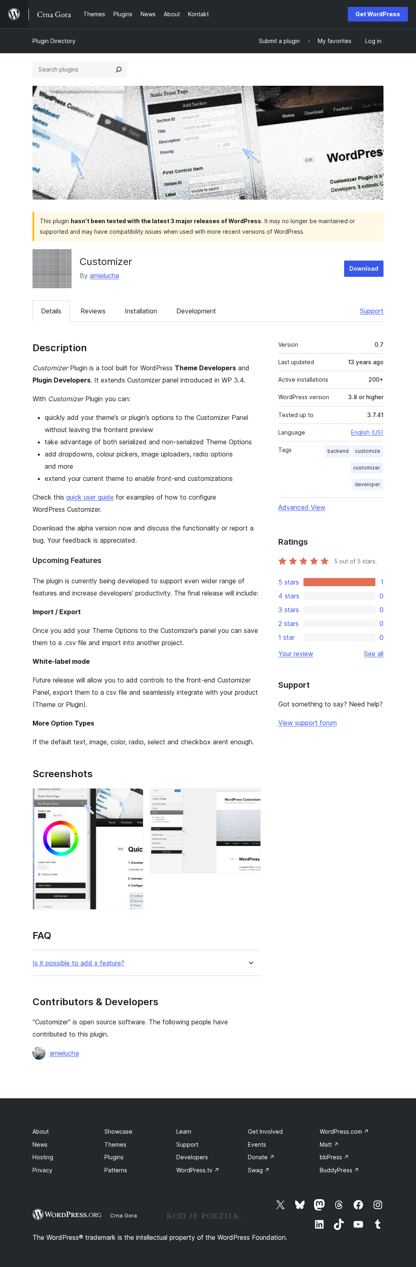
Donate (261, 1157)
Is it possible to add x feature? (78, 963)
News (40, 1144)
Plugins (114, 1157)
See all (374, 654)
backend (338, 451)
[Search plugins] (118, 69)
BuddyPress (339, 1170)
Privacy (42, 1170)
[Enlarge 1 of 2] (132, 799)
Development (196, 311)
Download (363, 268)
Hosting (42, 1157)
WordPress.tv (197, 1170)
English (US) (367, 432)
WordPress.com (344, 1131)
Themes (115, 1144)
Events (257, 1144)
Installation (141, 311)
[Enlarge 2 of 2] (250, 799)
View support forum (307, 723)
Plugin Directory (54, 40)
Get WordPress (377, 14)
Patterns (115, 1170)
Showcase (118, 1131)
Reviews (93, 311)
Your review (295, 654)
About (40, 1131)
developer (367, 484)
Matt (329, 1144)
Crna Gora (123, 1215)
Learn (183, 1131)
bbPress (334, 1157)
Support (372, 311)
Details (51, 311)
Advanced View (301, 507)
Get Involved (265, 1131)
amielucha (104, 276)
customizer (366, 468)
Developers (192, 1157)
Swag (259, 1170)
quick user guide (90, 497)
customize (367, 451)
